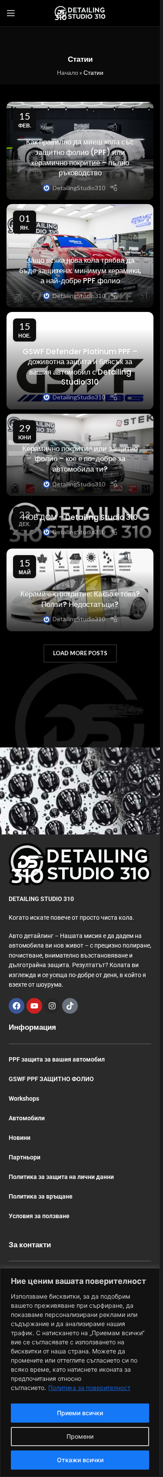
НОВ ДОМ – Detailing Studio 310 (80, 517)
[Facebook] (16, 1006)
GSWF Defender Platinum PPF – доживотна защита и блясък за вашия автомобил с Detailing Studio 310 (80, 367)
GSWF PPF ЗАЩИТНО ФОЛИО (51, 1078)
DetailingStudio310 (79, 187)
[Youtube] (34, 1006)
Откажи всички (80, 1460)
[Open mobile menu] (11, 13)
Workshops (24, 1098)
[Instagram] (52, 1006)
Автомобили (27, 1118)
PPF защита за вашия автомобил (57, 1059)
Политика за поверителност (89, 1387)
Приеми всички (80, 1413)
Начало (67, 72)
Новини (19, 1137)
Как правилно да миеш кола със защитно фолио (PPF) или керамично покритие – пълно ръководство (80, 157)
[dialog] (80, 1372)
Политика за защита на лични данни (61, 1176)
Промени (80, 1436)
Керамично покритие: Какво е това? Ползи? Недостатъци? (80, 599)
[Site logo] (80, 12)
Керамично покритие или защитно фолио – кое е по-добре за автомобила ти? (80, 458)
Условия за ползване (39, 1215)
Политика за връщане (41, 1196)
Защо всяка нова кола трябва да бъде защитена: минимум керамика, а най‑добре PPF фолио (80, 270)
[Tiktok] (70, 1006)
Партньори (24, 1157)
